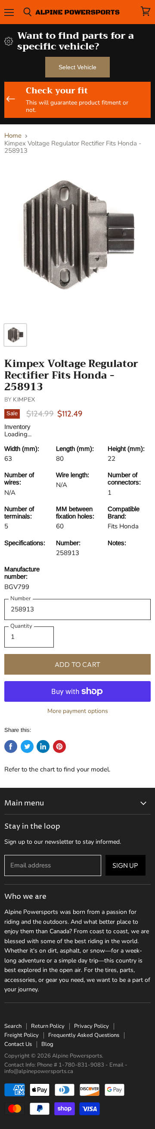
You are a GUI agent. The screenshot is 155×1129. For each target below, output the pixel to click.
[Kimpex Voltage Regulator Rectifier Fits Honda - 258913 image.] (77, 240)
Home (13, 135)
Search (13, 1026)
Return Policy (48, 1026)
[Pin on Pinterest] (59, 746)
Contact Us (18, 1044)
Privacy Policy (91, 1026)
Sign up (125, 865)
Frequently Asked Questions (83, 1035)
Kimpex (24, 399)
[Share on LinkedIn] (43, 746)
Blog (47, 1044)
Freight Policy (21, 1035)
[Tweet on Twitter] (27, 746)
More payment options (77, 711)
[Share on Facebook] (10, 746)
